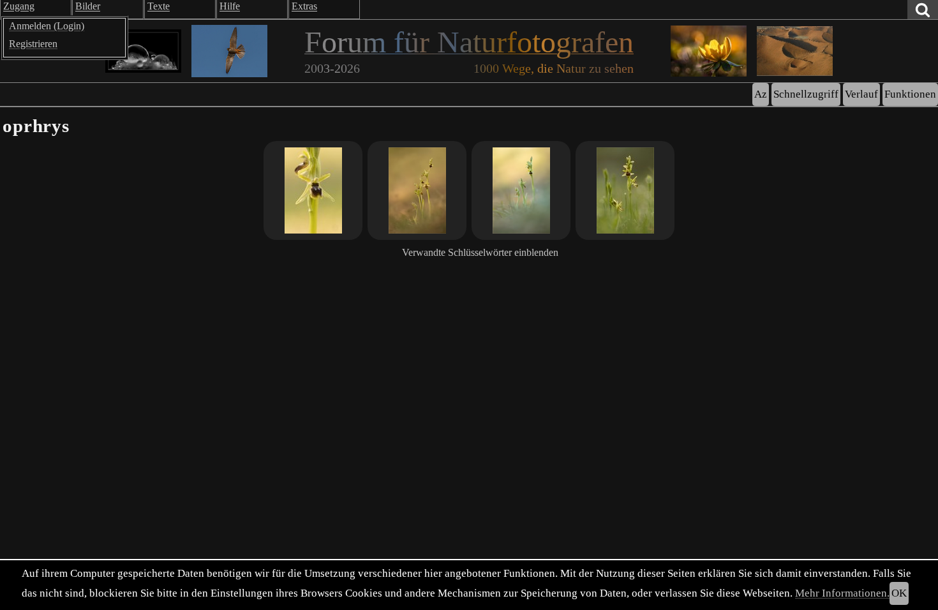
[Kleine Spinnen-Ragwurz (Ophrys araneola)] (417, 190)
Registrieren (33, 43)
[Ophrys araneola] (313, 190)
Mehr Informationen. (842, 593)
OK (899, 593)
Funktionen (910, 94)
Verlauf (861, 94)
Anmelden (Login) (46, 25)
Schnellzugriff (805, 94)
